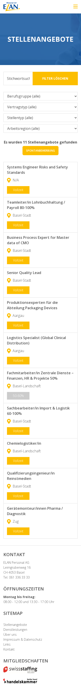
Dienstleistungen (15, 629)
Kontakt (9, 649)
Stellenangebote (15, 625)
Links (7, 644)
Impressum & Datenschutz (22, 639)
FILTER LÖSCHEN (55, 78)
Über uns (10, 634)
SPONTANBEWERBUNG (40, 150)
